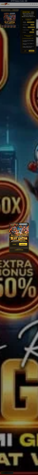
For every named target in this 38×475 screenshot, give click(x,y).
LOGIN (14, 244)
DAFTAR (23, 244)
